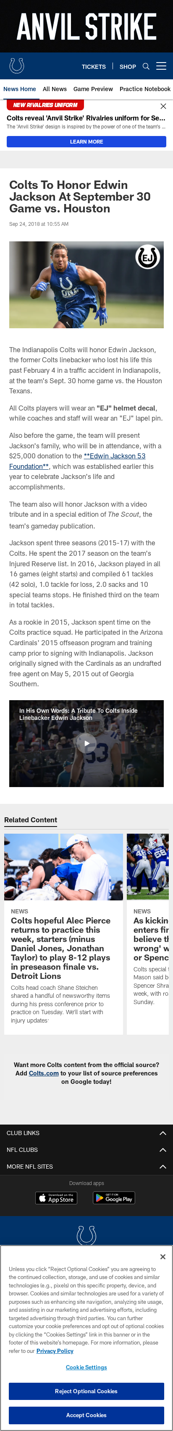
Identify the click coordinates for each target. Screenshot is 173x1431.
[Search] (146, 66)
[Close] (163, 106)
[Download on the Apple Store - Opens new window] (56, 1199)
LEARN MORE (86, 141)
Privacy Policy (55, 1350)
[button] (86, 743)
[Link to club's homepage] (17, 62)
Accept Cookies (86, 1415)
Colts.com (44, 1073)
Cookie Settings (86, 1367)
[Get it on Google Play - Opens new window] (114, 1202)
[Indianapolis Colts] (86, 1237)
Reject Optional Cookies (86, 1391)
